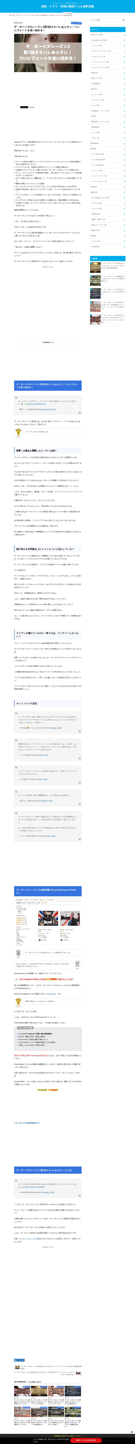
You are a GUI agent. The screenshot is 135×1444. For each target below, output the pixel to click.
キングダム (96, 203)
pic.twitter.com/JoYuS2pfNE (35, 1187)
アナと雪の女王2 (98, 159)
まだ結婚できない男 (99, 40)
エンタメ (94, 105)
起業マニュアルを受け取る (85, 1440)
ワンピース (96, 208)
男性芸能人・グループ (100, 121)
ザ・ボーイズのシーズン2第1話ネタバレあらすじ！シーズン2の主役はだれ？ (113, 291)
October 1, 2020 (48, 1192)
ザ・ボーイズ (20, 1360)
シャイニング (96, 170)
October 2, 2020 (56, 728)
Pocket (31, 107)
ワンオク (95, 241)
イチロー (95, 138)
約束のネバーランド (99, 225)
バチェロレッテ (97, 100)
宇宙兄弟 (95, 214)
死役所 (94, 73)
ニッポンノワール (98, 56)
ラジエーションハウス (100, 67)
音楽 (93, 236)
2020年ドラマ (96, 78)
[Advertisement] (48, 90)
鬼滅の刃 (95, 230)
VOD (93, 89)
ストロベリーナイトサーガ (101, 51)
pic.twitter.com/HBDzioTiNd (35, 404)
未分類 (93, 187)
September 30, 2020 (48, 409)
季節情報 (94, 143)
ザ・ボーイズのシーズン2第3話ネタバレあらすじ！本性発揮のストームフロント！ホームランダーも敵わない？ (112, 305)
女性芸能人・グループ (100, 111)
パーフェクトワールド (100, 62)
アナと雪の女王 (97, 154)
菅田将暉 (95, 127)
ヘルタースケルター (99, 181)
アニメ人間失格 (97, 165)
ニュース (94, 132)
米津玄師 (95, 246)
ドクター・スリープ (99, 176)
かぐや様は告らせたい (100, 198)
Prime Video (51, 994)
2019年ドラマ (96, 35)
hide (51, 342)
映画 (93, 149)
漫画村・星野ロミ (98, 219)
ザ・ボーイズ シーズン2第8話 (30, 1239)
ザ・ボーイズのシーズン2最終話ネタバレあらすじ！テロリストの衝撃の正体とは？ (113, 278)
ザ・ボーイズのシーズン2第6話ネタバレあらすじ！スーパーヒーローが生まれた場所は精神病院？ (112, 265)
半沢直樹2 (95, 83)
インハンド (96, 45)
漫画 (93, 192)
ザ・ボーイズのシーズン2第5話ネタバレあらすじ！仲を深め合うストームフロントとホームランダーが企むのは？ (112, 318)
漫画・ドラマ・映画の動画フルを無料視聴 (67, 6)
